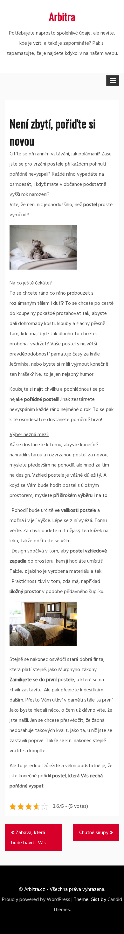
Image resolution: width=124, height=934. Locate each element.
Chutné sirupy (93, 833)
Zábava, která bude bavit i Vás (28, 838)
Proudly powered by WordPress (36, 900)
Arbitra (62, 16)
